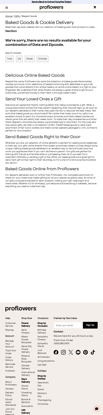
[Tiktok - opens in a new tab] (94, 352)
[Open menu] (6, 8)
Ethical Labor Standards (10, 402)
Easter (41, 390)
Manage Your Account (9, 344)
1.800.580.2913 (61, 343)
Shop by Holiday (42, 377)
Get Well (42, 365)
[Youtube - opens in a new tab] (79, 352)
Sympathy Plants (43, 345)
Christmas (43, 404)
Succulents (27, 406)
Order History (9, 358)
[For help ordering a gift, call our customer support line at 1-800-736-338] (51, 7)
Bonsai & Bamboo (25, 401)
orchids (42, 59)
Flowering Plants (26, 394)
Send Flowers (25, 331)
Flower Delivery (25, 324)
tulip (9, 59)
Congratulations (46, 361)
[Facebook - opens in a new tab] (57, 352)
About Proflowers (11, 383)
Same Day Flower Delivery (26, 349)
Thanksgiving (44, 400)
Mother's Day (42, 394)
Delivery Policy (9, 394)
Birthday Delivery (42, 331)
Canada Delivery (25, 367)
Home (8, 16)
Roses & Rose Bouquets (26, 359)
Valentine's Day (43, 384)
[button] (6, 8)
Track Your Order (10, 352)
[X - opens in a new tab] (71, 352)
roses (30, 59)
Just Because (42, 351)
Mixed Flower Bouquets (26, 340)
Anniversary (44, 357)
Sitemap (9, 330)
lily (19, 59)
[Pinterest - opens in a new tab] (86, 352)
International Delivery (28, 373)
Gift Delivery (25, 411)
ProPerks (10, 371)
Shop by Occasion (43, 324)
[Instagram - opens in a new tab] (64, 352)
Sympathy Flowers (43, 338)
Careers (9, 389)
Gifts (17, 16)
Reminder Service (10, 365)
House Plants (24, 387)
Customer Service (10, 324)
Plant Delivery (25, 380)
